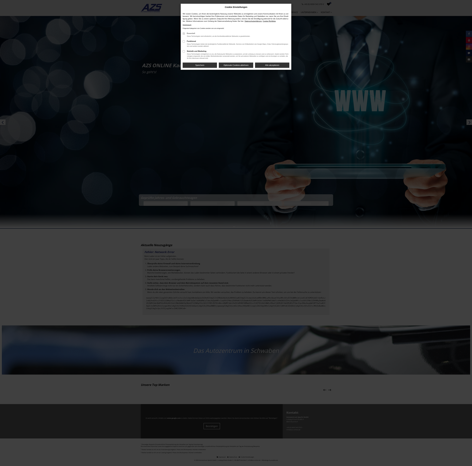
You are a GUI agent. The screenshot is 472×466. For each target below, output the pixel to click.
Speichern (199, 65)
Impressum (187, 25)
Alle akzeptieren (272, 65)
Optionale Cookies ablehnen (236, 65)
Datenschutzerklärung (253, 21)
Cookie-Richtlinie (269, 21)
